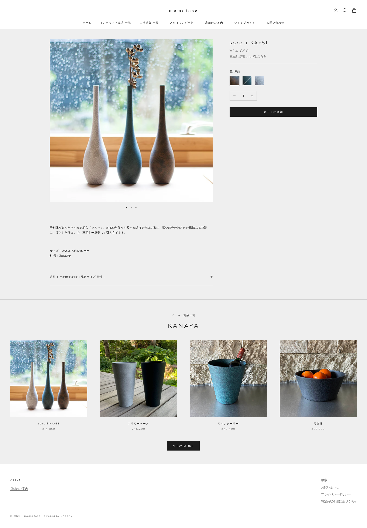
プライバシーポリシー (336, 494)
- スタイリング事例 (180, 22)
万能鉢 (318, 423)
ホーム (87, 22)
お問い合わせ (330, 487)
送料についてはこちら (252, 56)
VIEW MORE (183, 446)
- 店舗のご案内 (212, 22)
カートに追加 (273, 112)
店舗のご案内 (19, 489)
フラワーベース (138, 423)
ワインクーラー (228, 423)
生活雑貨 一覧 (149, 22)
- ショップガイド (243, 22)
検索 (324, 480)
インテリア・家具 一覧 (115, 22)
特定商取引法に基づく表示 (339, 501)
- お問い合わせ (274, 22)
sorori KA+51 (48, 423)
